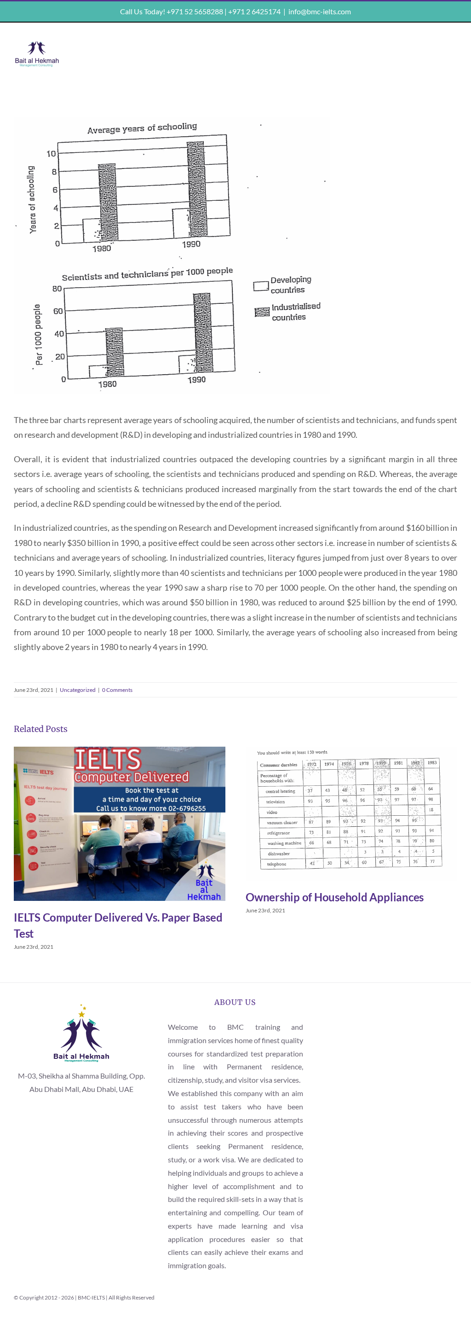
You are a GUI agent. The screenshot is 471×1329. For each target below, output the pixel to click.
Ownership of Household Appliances (351, 814)
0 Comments (117, 689)
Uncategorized (78, 689)
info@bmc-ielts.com (319, 11)
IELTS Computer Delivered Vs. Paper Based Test (119, 824)
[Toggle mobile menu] (451, 47)
